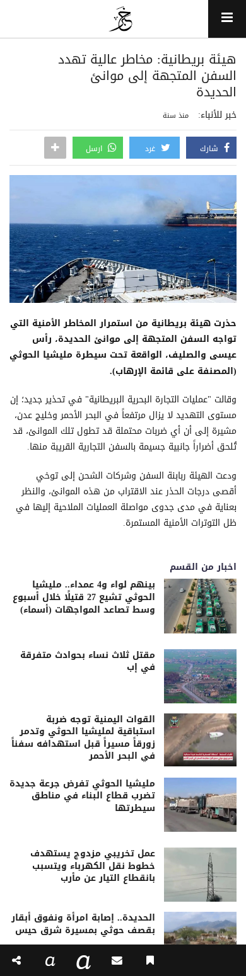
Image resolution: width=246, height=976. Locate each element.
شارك (210, 149)
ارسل (95, 149)
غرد (151, 149)
